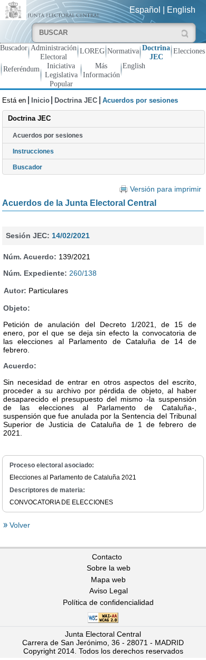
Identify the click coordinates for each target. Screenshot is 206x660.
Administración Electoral (54, 52)
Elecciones (189, 51)
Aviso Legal (108, 590)
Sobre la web (108, 568)
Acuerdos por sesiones (48, 135)
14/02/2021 (71, 235)
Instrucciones (33, 151)
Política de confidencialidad (108, 602)
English (181, 9)
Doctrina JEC (156, 52)
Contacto (107, 557)
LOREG (92, 51)
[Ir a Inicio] (51, 9)
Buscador (13, 47)
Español (145, 9)
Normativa (123, 51)
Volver (18, 525)
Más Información (101, 70)
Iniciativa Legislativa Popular (61, 74)
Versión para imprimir (165, 189)
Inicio (40, 100)
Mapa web (108, 579)
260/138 (83, 273)
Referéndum (21, 69)
